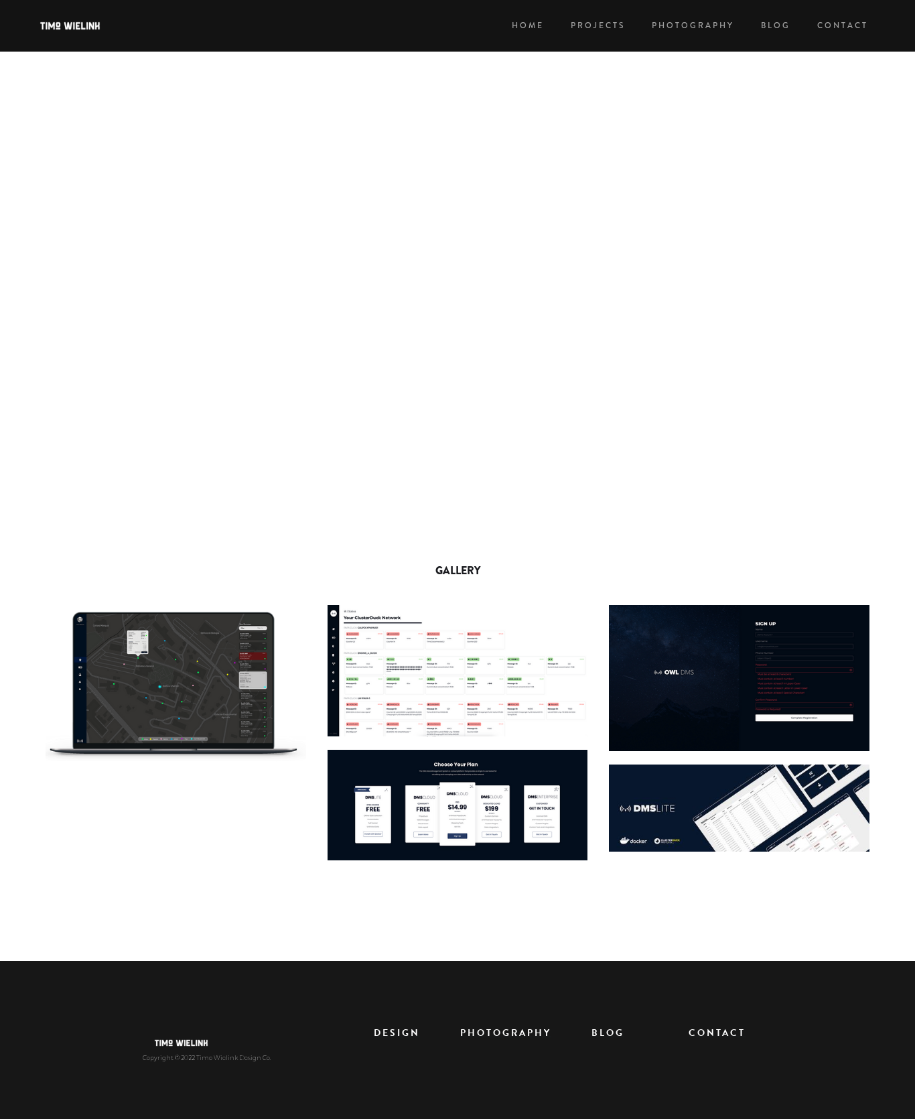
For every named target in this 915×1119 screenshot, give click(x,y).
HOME (528, 25)
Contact (842, 25)
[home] (78, 26)
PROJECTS (598, 25)
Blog (775, 25)
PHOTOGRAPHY (693, 25)
